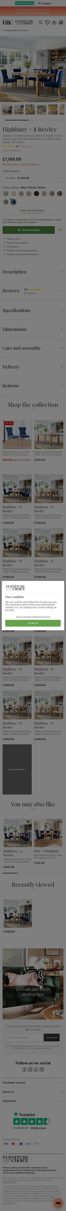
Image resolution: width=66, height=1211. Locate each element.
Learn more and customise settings (33, 617)
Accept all (33, 623)
